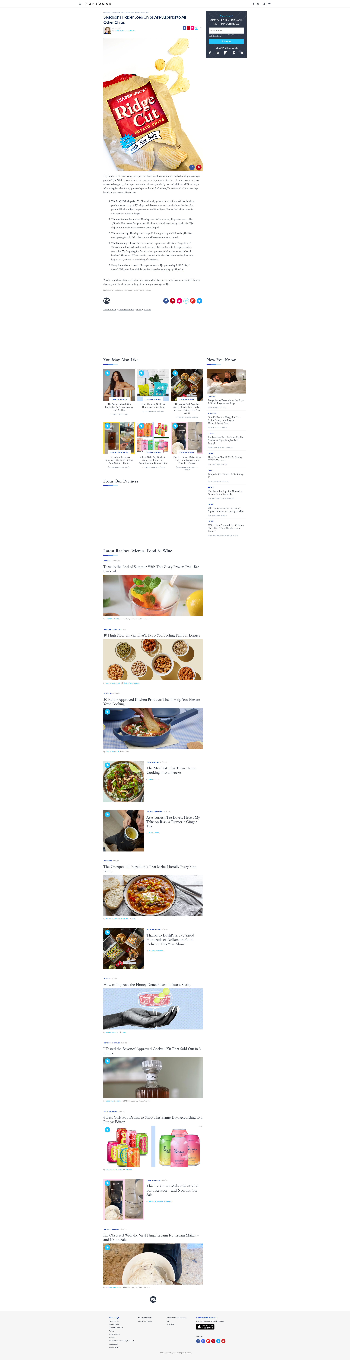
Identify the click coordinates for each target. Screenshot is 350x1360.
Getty (134, 919)
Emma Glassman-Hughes (117, 919)
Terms (224, 35)
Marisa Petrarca (156, 951)
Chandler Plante (114, 1170)
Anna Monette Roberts (125, 31)
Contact (112, 1338)
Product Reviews (154, 811)
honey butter (157, 269)
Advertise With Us (116, 1328)
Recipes (107, 561)
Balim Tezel (154, 779)
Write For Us (114, 1321)
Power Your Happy (145, 1321)
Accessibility (114, 1324)
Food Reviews (153, 762)
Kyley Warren (112, 752)
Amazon (129, 1170)
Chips (139, 310)
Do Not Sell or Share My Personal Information (121, 1342)
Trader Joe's (109, 310)
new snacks (126, 176)
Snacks (147, 310)
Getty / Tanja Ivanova (131, 683)
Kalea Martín (112, 1032)
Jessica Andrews (113, 1101)
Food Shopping (126, 310)
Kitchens (108, 694)
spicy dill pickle (175, 269)
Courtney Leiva (113, 683)
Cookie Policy (114, 1347)
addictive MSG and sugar (186, 184)
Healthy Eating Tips (112, 629)
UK (168, 1321)
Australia (170, 1324)
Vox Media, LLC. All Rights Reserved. (178, 1353)
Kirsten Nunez (112, 619)
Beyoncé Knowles (112, 1043)
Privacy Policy (231, 35)
